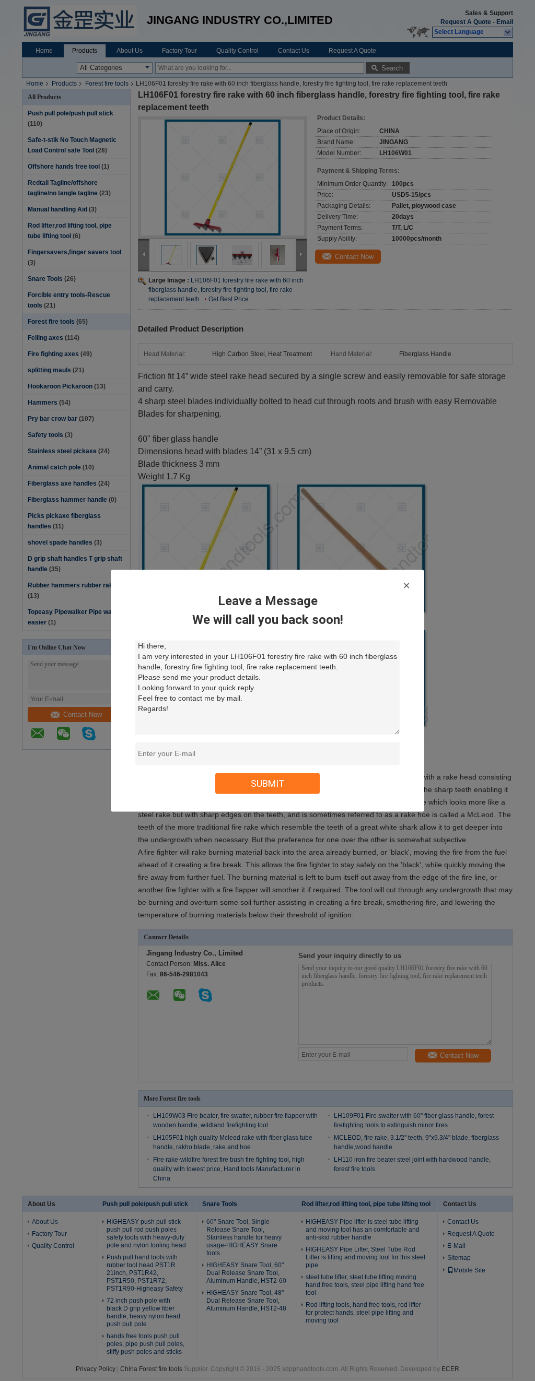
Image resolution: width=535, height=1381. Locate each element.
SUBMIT (268, 782)
